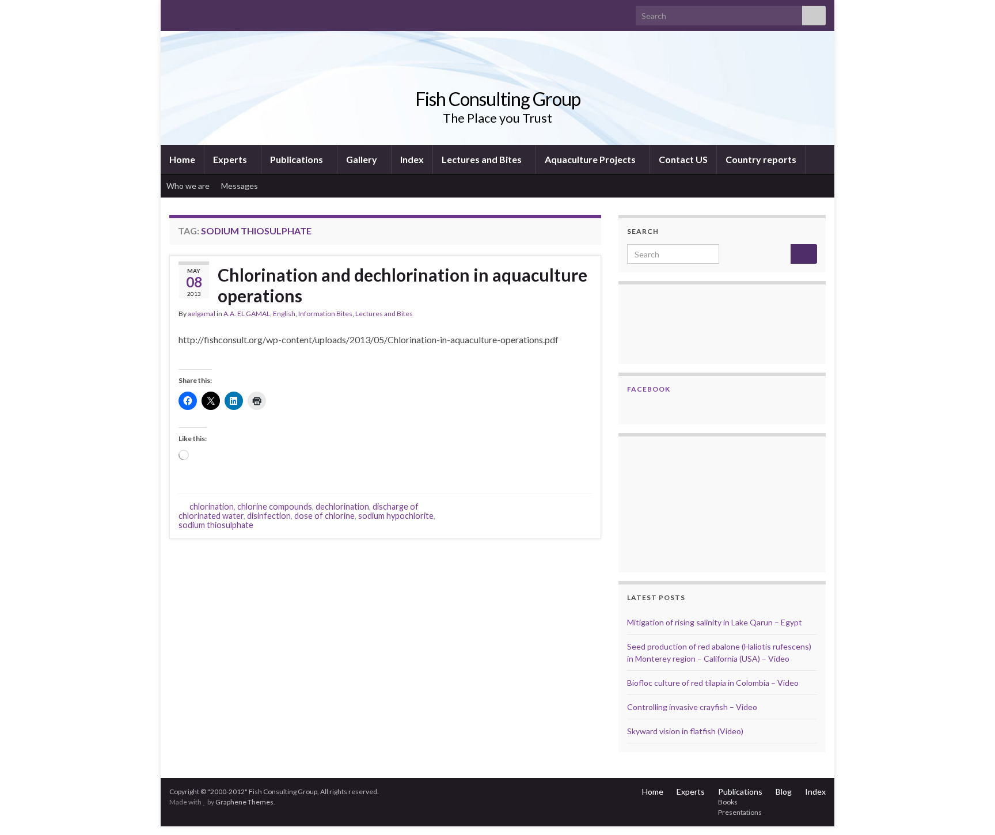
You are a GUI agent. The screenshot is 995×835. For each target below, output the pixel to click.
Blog (784, 791)
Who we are (188, 186)
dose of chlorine (324, 516)
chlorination (211, 506)
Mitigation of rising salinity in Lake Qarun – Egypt (714, 622)
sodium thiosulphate (216, 525)
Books (728, 802)
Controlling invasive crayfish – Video (692, 707)
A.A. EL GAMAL (246, 313)
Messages (240, 186)
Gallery (362, 159)
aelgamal (201, 313)
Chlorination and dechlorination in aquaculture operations (402, 285)
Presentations (740, 812)
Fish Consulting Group (497, 99)
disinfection (269, 516)
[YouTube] (211, 12)
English (284, 313)
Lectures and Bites (482, 159)
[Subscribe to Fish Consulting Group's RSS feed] (174, 12)
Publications (297, 159)
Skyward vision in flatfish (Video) (685, 731)
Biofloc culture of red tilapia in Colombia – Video (713, 683)
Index (412, 159)
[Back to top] (969, 809)
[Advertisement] (684, 502)
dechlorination (342, 506)
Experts (231, 159)
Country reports (761, 159)
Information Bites (325, 313)
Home (182, 159)
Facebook (648, 389)
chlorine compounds (274, 506)
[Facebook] (193, 12)
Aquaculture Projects (591, 159)
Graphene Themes (244, 802)
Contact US (683, 159)
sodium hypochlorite (396, 516)
